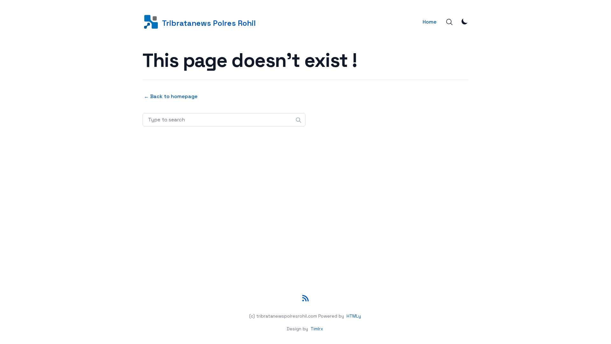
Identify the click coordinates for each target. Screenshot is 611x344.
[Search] (449, 22)
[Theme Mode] (464, 21)
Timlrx (317, 329)
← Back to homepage (171, 96)
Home (430, 21)
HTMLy (354, 316)
